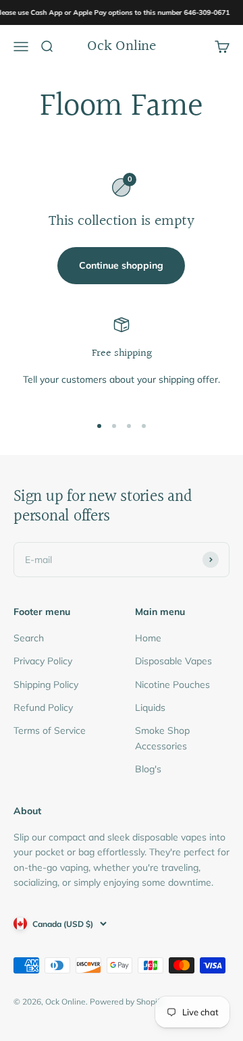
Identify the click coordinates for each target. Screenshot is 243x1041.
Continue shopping (121, 265)
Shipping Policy (46, 684)
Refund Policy (43, 707)
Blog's (148, 769)
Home (148, 638)
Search (29, 638)
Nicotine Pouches (172, 684)
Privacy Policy (43, 661)
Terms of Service (50, 730)
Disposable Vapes (173, 661)
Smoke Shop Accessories (162, 737)
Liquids (150, 707)
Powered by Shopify (127, 1001)
